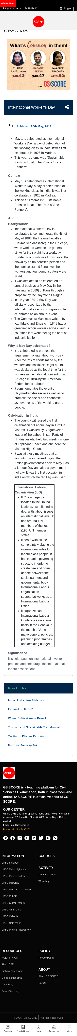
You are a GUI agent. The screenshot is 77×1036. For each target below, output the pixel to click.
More (69, 1031)
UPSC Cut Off (9, 896)
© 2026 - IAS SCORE (25, 1017)
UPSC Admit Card (11, 909)
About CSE (8, 964)
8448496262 (32, 8)
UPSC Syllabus (10, 862)
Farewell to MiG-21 (21, 709)
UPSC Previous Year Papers (17, 889)
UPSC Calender (10, 916)
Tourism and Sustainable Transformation (36, 727)
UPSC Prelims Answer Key (16, 929)
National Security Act (22, 745)
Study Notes (23, 1031)
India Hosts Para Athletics (26, 700)
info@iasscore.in (12, 8)
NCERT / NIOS (10, 957)
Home (38, 1031)
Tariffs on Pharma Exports (26, 736)
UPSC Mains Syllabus (14, 869)
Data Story (7, 984)
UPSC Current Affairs (13, 903)
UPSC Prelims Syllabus (14, 876)
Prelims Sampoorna (12, 971)
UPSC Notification (11, 923)
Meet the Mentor (47, 874)
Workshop (44, 881)
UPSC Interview (10, 882)
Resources (54, 1031)
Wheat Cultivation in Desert (27, 718)
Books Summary (11, 991)
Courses (8, 1031)
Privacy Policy (46, 957)
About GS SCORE (48, 976)
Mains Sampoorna (12, 977)
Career (42, 983)
